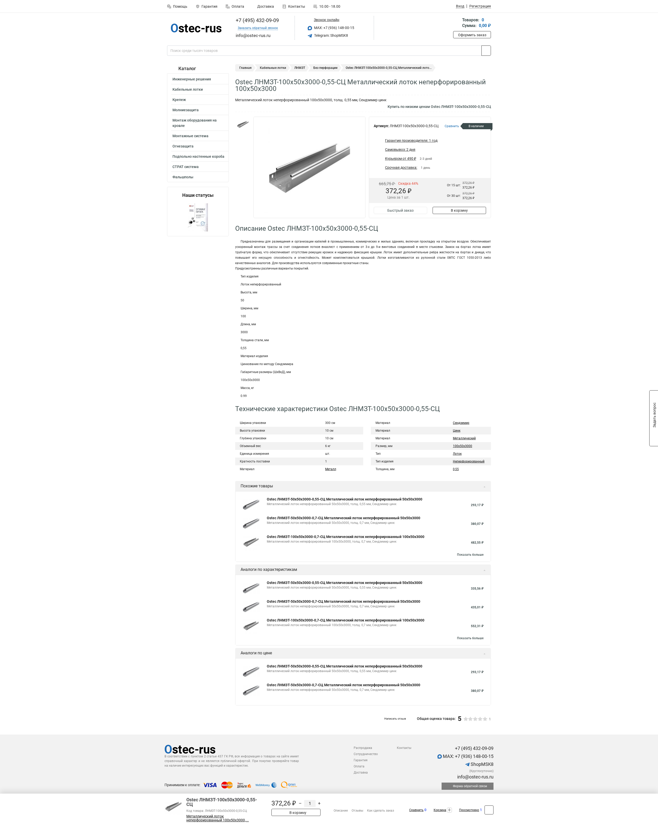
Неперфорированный (469, 461)
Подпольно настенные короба (198, 156)
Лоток (457, 454)
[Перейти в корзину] (456, 23)
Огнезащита (183, 146)
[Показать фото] (243, 124)
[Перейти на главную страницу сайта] (196, 28)
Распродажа (363, 748)
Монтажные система (190, 136)
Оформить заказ (472, 35)
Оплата (238, 6)
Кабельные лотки (187, 89)
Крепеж (179, 100)
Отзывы (357, 810)
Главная (245, 68)
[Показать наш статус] (198, 217)
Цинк (456, 430)
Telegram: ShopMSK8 (330, 35)
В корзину (459, 210)
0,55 (456, 469)
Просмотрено (469, 810)
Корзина (440, 810)
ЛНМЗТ (299, 68)
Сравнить (416, 810)
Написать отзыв (395, 718)
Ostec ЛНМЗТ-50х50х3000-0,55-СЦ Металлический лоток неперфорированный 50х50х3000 (344, 499)
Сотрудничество (366, 754)
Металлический (464, 438)
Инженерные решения (191, 79)
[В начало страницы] (489, 809)
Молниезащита (185, 110)
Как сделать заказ (380, 810)
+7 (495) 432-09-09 (256, 20)
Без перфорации (325, 68)
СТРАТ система (185, 167)
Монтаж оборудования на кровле (194, 123)
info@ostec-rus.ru (475, 776)
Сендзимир (461, 423)
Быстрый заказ (400, 210)
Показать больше (470, 554)
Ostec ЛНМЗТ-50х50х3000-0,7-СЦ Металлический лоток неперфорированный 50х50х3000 (343, 518)
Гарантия (209, 6)
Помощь (180, 6)
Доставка (265, 6)
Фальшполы (182, 177)
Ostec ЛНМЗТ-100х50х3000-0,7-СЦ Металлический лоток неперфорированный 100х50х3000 (345, 537)
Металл (330, 469)
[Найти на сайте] (486, 50)
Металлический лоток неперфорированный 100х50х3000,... (217, 818)
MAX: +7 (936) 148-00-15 (333, 28)
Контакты (296, 6)
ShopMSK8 (482, 764)
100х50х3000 (462, 446)
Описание (341, 810)
